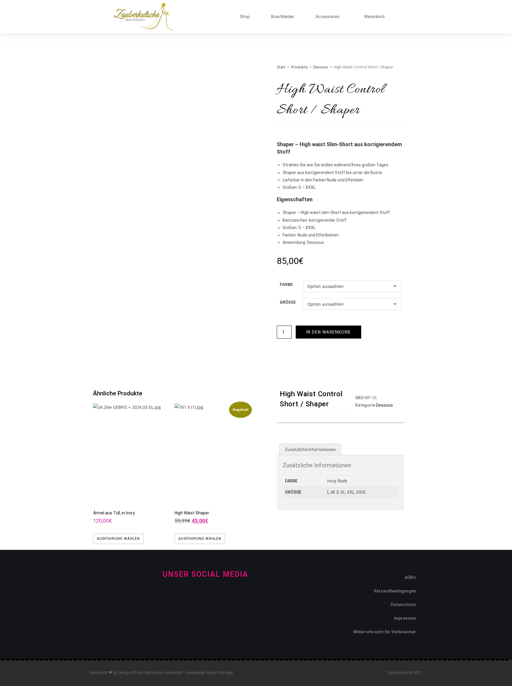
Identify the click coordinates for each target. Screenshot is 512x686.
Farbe (286, 284)
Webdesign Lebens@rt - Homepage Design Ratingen (188, 672)
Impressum (405, 618)
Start (281, 67)
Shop (245, 16)
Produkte (299, 67)
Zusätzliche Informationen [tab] (310, 449)
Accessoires (328, 16)
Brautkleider (282, 16)
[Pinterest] (225, 595)
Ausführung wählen (118, 539)
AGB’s (410, 577)
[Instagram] (205, 595)
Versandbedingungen (395, 591)
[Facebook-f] (186, 595)
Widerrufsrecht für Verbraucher (384, 631)
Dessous (320, 67)
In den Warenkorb (328, 332)
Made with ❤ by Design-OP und (117, 672)
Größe (288, 302)
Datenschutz (403, 604)
